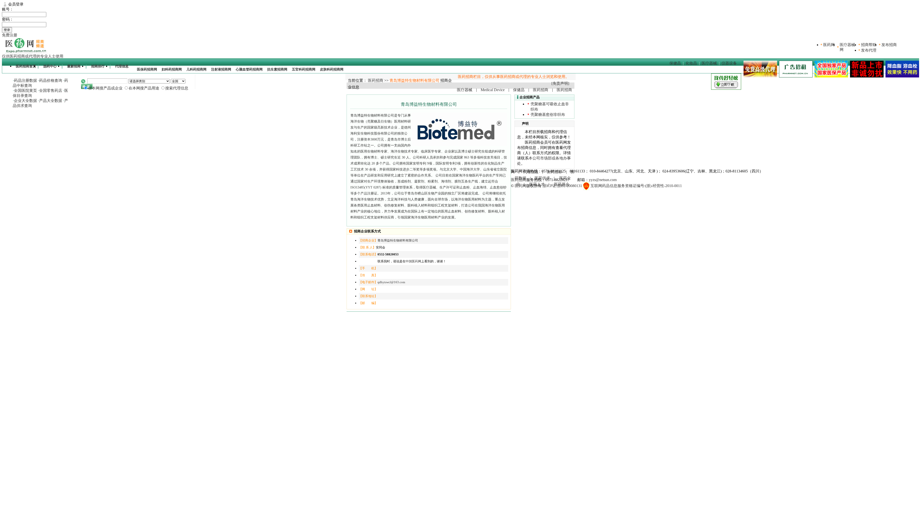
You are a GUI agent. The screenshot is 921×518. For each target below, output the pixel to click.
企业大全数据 (25, 101)
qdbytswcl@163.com (391, 282)
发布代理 (868, 50)
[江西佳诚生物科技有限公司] (901, 76)
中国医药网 (413, 261)
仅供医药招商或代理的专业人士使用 (32, 56)
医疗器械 (709, 63)
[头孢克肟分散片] (830, 76)
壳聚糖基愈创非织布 (548, 114)
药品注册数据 (25, 80)
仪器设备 (729, 63)
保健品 (675, 63)
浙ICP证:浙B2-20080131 (562, 186)
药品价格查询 (50, 80)
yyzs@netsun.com (603, 180)
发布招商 (889, 45)
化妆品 (691, 63)
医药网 (829, 45)
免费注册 (9, 35)
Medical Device (493, 90)
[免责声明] (560, 83)
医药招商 (375, 80)
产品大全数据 (50, 101)
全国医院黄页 (25, 90)
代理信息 (122, 66)
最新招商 (74, 66)
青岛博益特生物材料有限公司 (398, 240)
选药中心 (50, 66)
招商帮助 (868, 45)
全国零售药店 (50, 90)
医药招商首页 (26, 66)
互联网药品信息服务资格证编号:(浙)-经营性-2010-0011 (636, 186)
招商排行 (98, 66)
